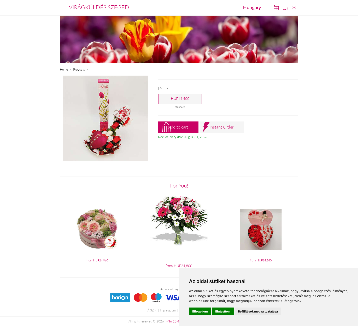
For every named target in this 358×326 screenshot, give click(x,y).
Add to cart (178, 127)
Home (64, 69)
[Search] (285, 7)
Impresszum (168, 310)
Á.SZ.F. (152, 310)
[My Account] (294, 7)
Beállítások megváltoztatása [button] (258, 311)
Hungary (252, 7)
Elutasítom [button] (223, 311)
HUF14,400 (180, 98)
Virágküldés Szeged (99, 7)
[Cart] (276, 7)
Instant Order (221, 127)
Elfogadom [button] (200, 311)
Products (79, 69)
